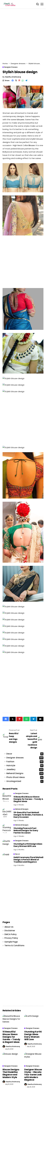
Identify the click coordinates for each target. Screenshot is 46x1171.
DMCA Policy (10, 934)
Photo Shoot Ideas (24, 777)
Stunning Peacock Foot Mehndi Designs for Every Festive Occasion (26, 830)
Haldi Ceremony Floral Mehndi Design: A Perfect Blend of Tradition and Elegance (28, 859)
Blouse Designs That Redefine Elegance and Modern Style (11, 1073)
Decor (24, 753)
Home (5, 63)
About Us (8, 927)
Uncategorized (24, 781)
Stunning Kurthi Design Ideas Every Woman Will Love (28, 845)
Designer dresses (18, 63)
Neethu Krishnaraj (13, 77)
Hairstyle (24, 765)
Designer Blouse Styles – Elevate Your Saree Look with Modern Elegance (33, 1074)
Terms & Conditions (14, 945)
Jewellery (24, 769)
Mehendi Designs (24, 773)
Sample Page (11, 941)
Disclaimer (9, 930)
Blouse (31, 145)
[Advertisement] (23, 36)
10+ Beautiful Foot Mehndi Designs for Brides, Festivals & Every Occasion (28, 814)
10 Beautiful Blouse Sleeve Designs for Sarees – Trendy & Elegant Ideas (28, 799)
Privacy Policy (11, 938)
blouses (20, 119)
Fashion (24, 761)
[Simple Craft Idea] (10, 4)
